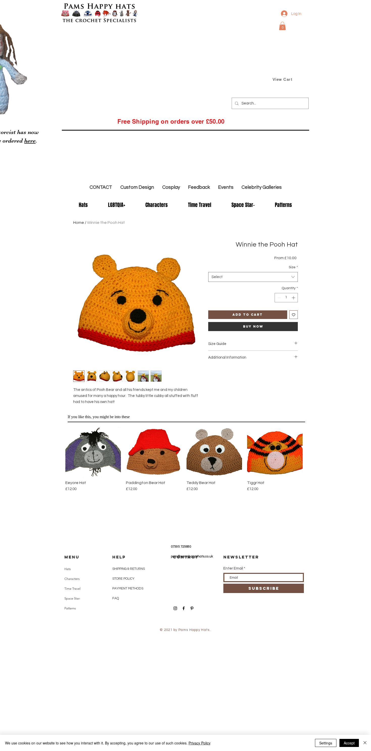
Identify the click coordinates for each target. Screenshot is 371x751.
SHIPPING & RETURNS (128, 569)
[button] (282, 26)
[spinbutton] (286, 297)
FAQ (115, 598)
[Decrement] (278, 297)
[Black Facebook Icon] (183, 608)
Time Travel (72, 589)
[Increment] (294, 297)
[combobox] (253, 277)
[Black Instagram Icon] (175, 608)
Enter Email (233, 568)
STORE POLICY (123, 578)
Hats (67, 569)
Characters (72, 579)
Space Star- (72, 598)
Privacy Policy (199, 742)
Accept (349, 742)
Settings (325, 742)
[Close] (365, 743)
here (30, 140)
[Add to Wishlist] (293, 314)
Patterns (70, 608)
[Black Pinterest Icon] (192, 608)
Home (78, 223)
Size (293, 267)
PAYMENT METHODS (127, 588)
